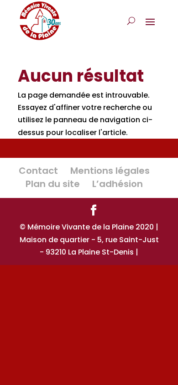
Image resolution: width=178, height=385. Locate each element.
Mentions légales (110, 170)
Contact (38, 170)
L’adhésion (117, 183)
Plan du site (53, 183)
